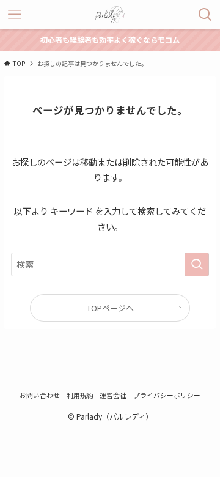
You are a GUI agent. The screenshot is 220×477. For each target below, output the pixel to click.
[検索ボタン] (205, 14)
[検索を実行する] (197, 264)
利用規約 (80, 395)
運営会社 (113, 395)
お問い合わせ (40, 395)
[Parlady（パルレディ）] (110, 14)
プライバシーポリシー (166, 395)
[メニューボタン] (14, 14)
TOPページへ (110, 308)
